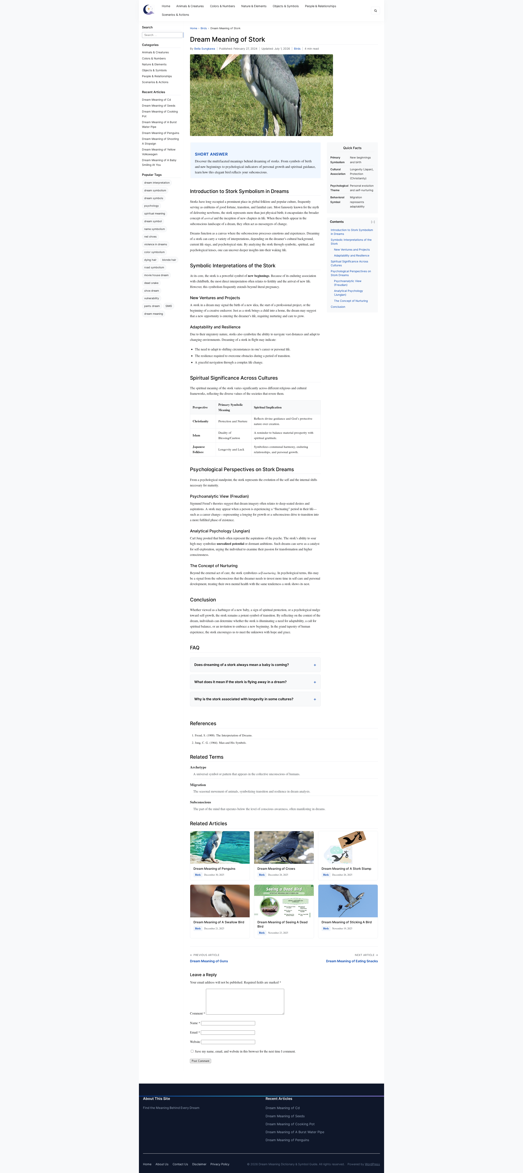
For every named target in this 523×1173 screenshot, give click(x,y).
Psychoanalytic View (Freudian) (347, 283)
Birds (297, 48)
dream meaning (153, 313)
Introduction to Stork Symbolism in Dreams (352, 231)
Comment (197, 1013)
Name (195, 1023)
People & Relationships (320, 6)
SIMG (168, 306)
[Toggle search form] (375, 10)
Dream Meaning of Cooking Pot (290, 1124)
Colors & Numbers (222, 6)
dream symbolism (155, 190)
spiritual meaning (154, 213)
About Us (162, 1164)
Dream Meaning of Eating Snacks (352, 961)
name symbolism (154, 229)
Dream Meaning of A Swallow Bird (218, 922)
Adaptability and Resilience (351, 255)
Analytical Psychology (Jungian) (348, 292)
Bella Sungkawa (204, 48)
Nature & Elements (254, 6)
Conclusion (338, 306)
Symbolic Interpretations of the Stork (351, 241)
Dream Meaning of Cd (156, 99)
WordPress (372, 1164)
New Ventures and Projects (352, 249)
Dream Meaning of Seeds (158, 105)
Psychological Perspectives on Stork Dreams (351, 273)
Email (195, 1032)
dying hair (150, 259)
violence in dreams (155, 244)
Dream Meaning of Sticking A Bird (347, 922)
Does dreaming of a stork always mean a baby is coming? (241, 665)
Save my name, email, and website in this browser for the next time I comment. (245, 1051)
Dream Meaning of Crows (276, 869)
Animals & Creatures (190, 6)
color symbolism (154, 252)
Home (166, 6)
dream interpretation (157, 182)
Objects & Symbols (286, 6)
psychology (151, 205)
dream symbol (153, 221)
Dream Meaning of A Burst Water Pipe (295, 1132)
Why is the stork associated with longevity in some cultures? (243, 699)
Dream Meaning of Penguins (160, 133)
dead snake (151, 282)
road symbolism (154, 267)
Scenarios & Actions (175, 14)
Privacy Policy (219, 1164)
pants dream (152, 306)
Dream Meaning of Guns (209, 961)
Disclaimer (199, 1164)
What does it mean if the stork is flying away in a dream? (240, 682)
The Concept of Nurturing (351, 300)
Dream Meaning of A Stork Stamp (346, 869)
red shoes (150, 236)
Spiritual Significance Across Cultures (349, 263)
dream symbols (153, 198)
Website (195, 1041)
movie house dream (156, 275)
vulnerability (151, 298)
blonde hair (169, 259)
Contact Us (180, 1164)
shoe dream (151, 290)
